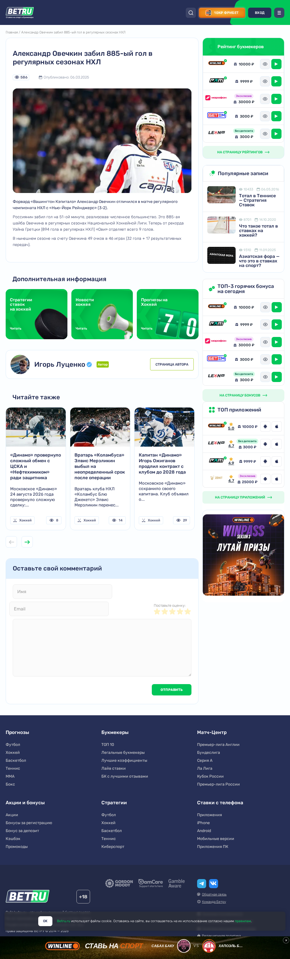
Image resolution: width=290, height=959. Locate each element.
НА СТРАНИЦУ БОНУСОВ (239, 395)
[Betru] (28, 897)
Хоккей (25, 520)
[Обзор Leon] (216, 133)
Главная (12, 32)
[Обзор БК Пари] (216, 81)
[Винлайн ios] (277, 426)
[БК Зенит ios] (277, 479)
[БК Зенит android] (265, 479)
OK (45, 921)
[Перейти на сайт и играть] (276, 64)
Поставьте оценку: (169, 605)
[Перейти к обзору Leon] (216, 443)
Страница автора (171, 364)
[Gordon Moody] (119, 883)
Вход (260, 13)
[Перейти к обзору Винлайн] (216, 426)
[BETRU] (20, 13)
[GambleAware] (177, 883)
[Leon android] (265, 444)
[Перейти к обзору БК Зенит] (216, 478)
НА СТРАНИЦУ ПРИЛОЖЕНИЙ (240, 497)
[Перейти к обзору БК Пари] (216, 461)
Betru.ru (63, 921)
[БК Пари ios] (277, 461)
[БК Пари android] (265, 461)
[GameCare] (150, 883)
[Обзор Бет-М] (216, 116)
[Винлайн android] (265, 426)
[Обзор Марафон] (216, 98)
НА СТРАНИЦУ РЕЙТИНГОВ (240, 152)
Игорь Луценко (59, 364)
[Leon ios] (277, 444)
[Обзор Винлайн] (216, 64)
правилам (243, 921)
